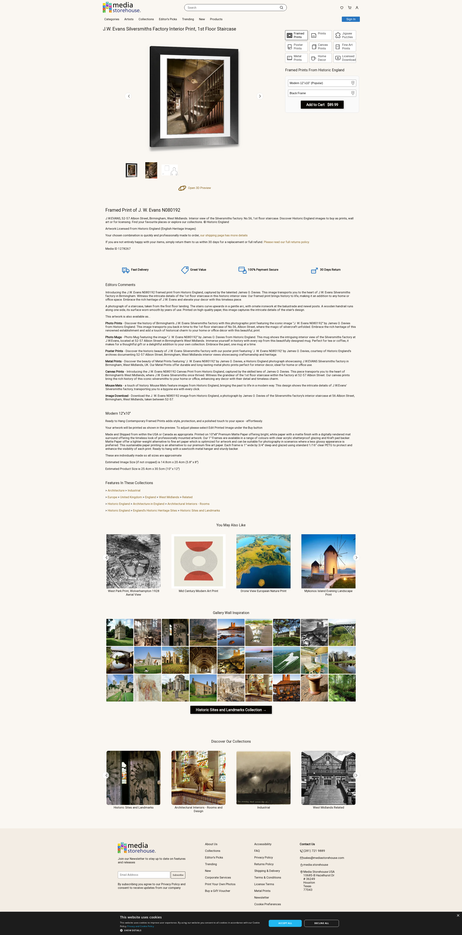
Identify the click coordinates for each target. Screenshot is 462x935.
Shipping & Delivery (267, 871)
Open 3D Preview (199, 188)
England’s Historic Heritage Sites (155, 510)
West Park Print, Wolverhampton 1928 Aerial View (133, 592)
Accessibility (262, 844)
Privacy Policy (263, 857)
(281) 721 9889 (314, 851)
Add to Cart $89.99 (322, 104)
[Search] (281, 7)
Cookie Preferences (267, 904)
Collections (146, 19)
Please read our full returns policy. (287, 242)
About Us (211, 844)
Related (187, 497)
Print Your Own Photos (220, 884)
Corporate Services (218, 877)
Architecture (116, 490)
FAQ (257, 851)
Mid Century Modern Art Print (198, 591)
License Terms (264, 884)
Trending (188, 19)
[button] (191, 930)
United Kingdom (131, 497)
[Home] (125, 11)
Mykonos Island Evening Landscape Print (328, 592)
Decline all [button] (321, 923)
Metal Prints (262, 891)
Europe (112, 497)
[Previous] (128, 96)
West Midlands (169, 497)
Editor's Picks (168, 19)
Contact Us (307, 844)
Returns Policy (264, 864)
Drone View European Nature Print (263, 591)
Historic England (119, 504)
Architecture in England (148, 504)
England (150, 497)
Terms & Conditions (267, 877)
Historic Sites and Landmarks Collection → (231, 710)
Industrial (134, 490)
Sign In (351, 19)
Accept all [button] (285, 923)
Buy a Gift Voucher (217, 891)
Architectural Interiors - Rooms (188, 504)
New (202, 19)
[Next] (259, 96)
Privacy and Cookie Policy (140, 926)
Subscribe (178, 875)
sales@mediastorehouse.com (323, 858)
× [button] (458, 915)
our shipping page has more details (224, 235)
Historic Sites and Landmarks (200, 510)
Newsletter (261, 897)
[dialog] (231, 923)
